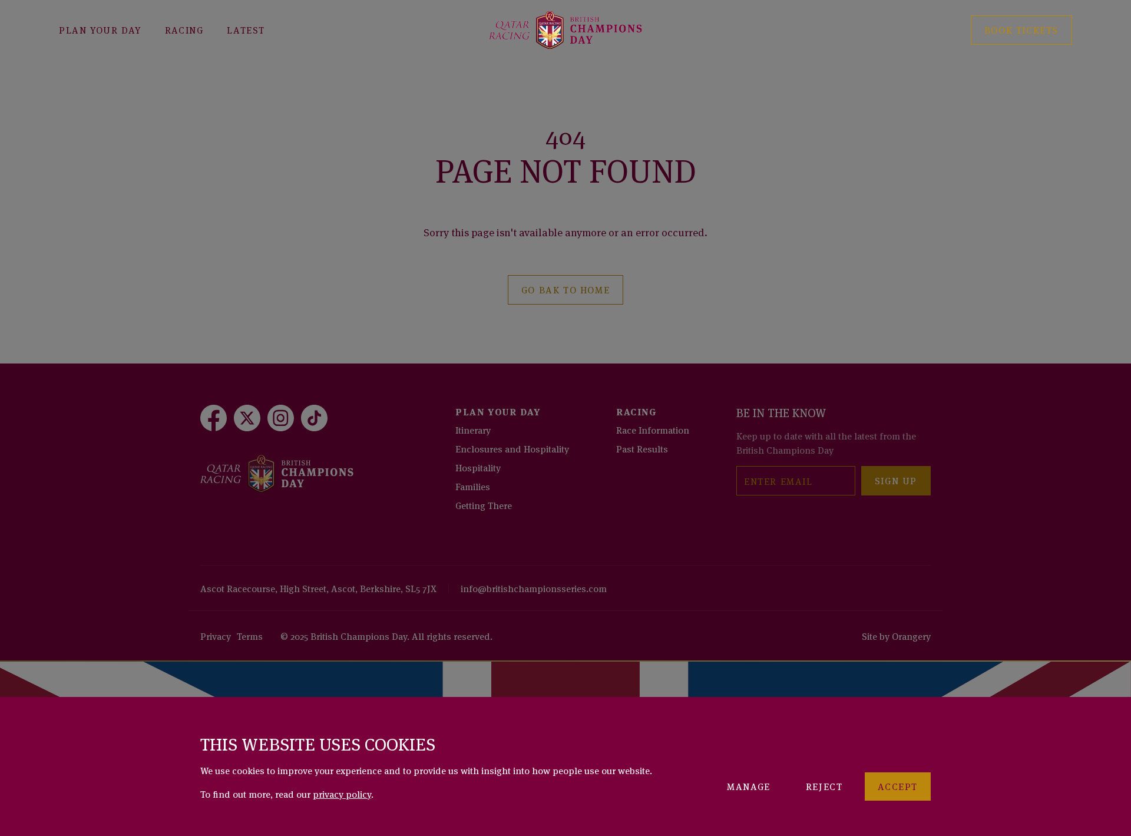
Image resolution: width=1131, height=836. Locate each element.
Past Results (642, 448)
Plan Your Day (100, 29)
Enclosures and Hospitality (512, 448)
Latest (246, 29)
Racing (184, 29)
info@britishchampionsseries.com (534, 588)
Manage (748, 786)
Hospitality (478, 467)
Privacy (215, 636)
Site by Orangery (896, 636)
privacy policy (342, 794)
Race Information (652, 429)
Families (472, 486)
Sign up (896, 480)
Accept (898, 786)
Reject (824, 786)
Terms (250, 636)
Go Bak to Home (565, 289)
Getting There (483, 505)
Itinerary (473, 429)
